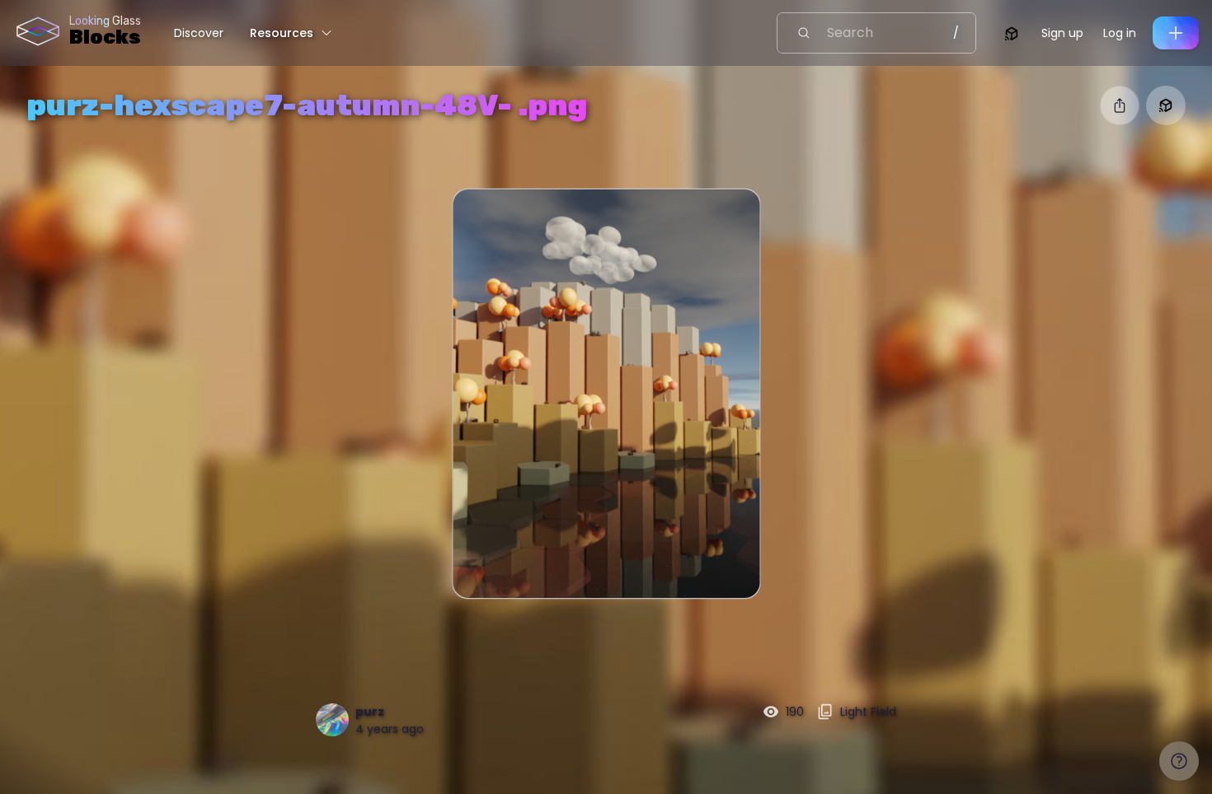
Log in (1119, 33)
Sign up (1062, 33)
